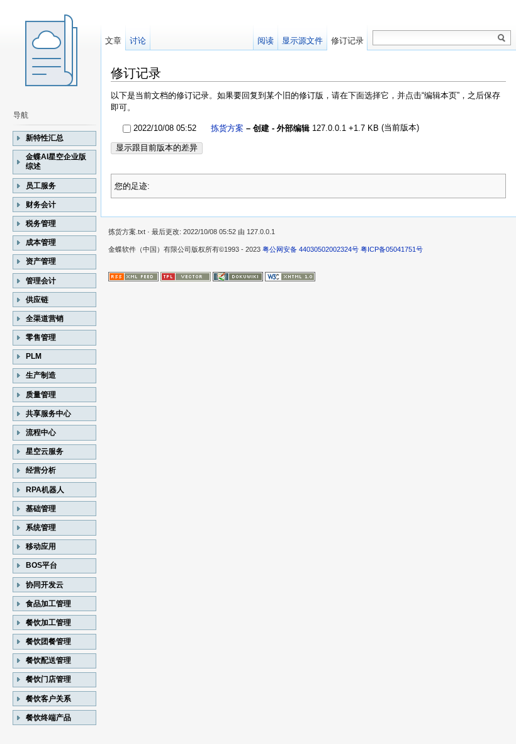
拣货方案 (227, 128)
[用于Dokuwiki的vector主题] (185, 275)
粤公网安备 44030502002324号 (310, 249)
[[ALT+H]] (50, 50)
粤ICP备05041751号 (392, 249)
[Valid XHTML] (290, 275)
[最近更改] (133, 275)
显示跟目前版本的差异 (157, 147)
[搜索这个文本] (501, 38)
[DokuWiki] (238, 275)
